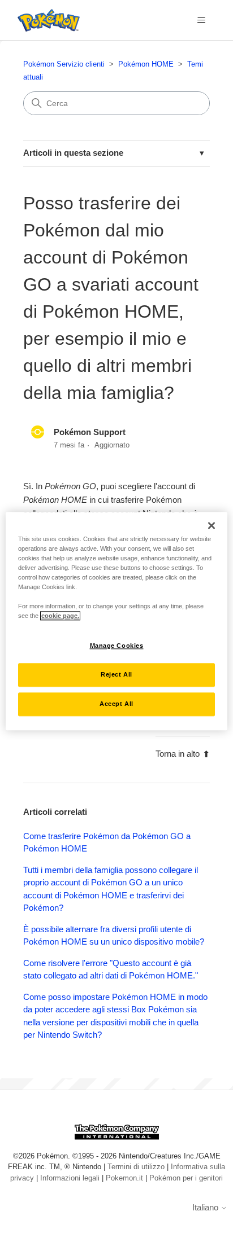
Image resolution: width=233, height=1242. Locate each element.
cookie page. (60, 615)
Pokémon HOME (146, 64)
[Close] (211, 525)
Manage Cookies (117, 645)
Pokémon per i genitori (186, 1178)
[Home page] (46, 20)
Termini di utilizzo (136, 1166)
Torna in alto (178, 753)
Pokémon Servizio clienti (64, 64)
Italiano (206, 1207)
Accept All (116, 703)
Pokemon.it (124, 1178)
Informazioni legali (70, 1178)
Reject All (116, 674)
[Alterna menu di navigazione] (201, 20)
